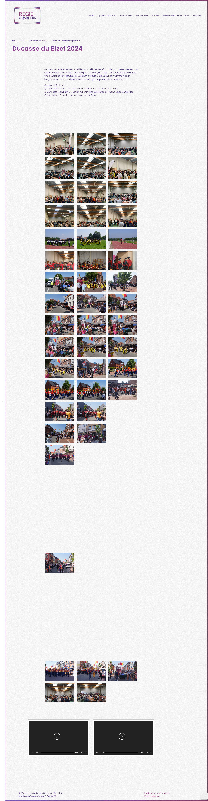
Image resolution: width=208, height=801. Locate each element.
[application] (58, 738)
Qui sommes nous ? (107, 16)
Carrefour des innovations (176, 16)
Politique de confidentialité (157, 793)
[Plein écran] (85, 752)
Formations (126, 16)
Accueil (91, 16)
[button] (57, 736)
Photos (155, 16)
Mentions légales (152, 796)
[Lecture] (31, 752)
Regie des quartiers (71, 41)
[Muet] (82, 752)
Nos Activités (141, 16)
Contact (197, 16)
